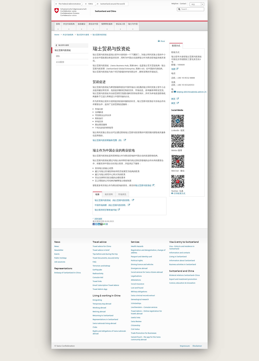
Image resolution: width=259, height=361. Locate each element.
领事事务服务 (107, 24)
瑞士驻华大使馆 (83, 35)
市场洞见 (122, 194)
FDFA (90, 4)
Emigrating (97, 300)
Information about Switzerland (182, 260)
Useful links (135, 318)
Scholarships (136, 303)
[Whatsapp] (104, 224)
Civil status (135, 329)
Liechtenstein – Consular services (144, 307)
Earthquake (97, 270)
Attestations (136, 280)
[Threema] (101, 224)
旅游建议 (81, 24)
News (56, 246)
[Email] (106, 224)
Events (56, 254)
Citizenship (135, 325)
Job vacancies (59, 262)
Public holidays (60, 258)
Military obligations (139, 292)
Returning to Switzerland (103, 316)
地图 (173, 69)
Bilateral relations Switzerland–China (184, 275)
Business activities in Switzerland (182, 264)
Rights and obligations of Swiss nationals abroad (109, 332)
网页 (173, 99)
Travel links (97, 281)
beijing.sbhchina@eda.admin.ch (191, 92)
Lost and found (137, 288)
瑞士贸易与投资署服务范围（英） (108, 140)
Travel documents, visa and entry (106, 258)
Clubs (95, 327)
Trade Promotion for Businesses (143, 333)
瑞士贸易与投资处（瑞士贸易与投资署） (113, 200)
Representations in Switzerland (105, 319)
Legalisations (136, 276)
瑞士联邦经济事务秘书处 (106, 210)
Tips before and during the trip (105, 254)
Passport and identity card (141, 257)
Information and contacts (179, 253)
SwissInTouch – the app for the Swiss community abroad (146, 338)
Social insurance (137, 284)
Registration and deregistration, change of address (148, 251)
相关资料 (109, 194)
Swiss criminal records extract (143, 296)
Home (56, 35)
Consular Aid (98, 277)
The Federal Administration (70, 4)
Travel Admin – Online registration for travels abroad (146, 312)
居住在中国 (93, 24)
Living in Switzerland (178, 257)
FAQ (94, 262)
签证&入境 (120, 24)
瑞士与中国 (133, 24)
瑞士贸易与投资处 (143, 185)
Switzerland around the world (112, 4)
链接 (96, 194)
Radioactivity (98, 274)
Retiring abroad (99, 312)
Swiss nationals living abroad (104, 323)
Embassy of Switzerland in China (67, 273)
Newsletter (58, 250)
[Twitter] (96, 224)
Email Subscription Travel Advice (106, 285)
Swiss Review (136, 321)
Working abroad (99, 308)
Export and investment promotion (183, 279)
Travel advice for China (102, 246)
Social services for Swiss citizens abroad (147, 272)
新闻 (58, 24)
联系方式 (174, 45)
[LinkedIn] (99, 224)
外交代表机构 (69, 24)
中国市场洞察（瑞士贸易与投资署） (111, 205)
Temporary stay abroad (102, 304)
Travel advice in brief (101, 250)
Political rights (137, 260)
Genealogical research (140, 299)
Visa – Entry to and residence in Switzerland (181, 247)
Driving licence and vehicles (142, 264)
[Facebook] (94, 224)
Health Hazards (137, 246)
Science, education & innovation (182, 283)
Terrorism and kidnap (101, 266)
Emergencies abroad (139, 268)
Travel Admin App (100, 289)
